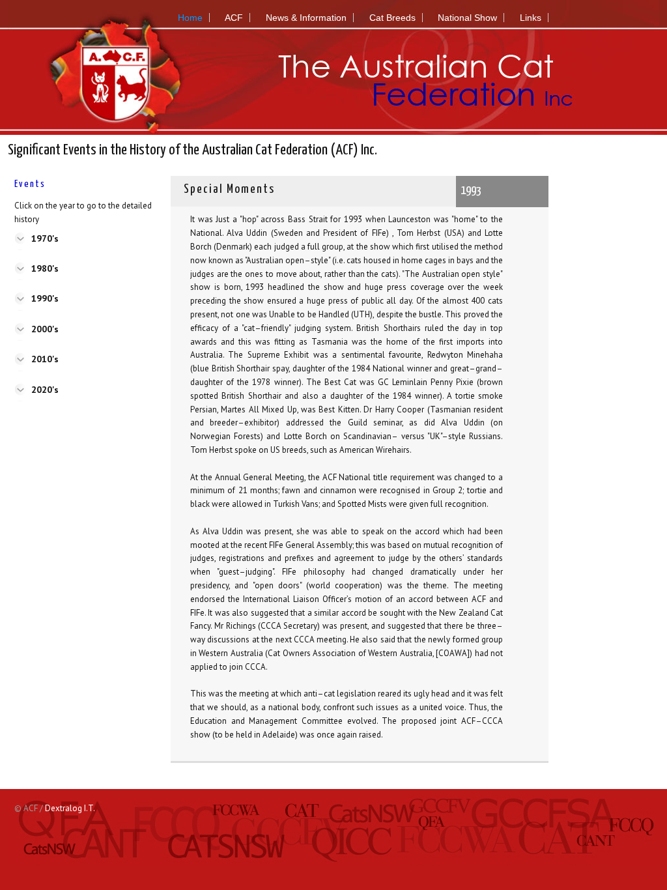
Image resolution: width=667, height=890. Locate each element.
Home (190, 17)
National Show (467, 17)
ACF (234, 17)
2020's (45, 389)
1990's (45, 298)
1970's (45, 238)
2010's (45, 359)
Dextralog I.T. (70, 808)
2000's (45, 329)
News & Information (306, 17)
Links (530, 17)
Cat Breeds (392, 17)
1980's (45, 268)
